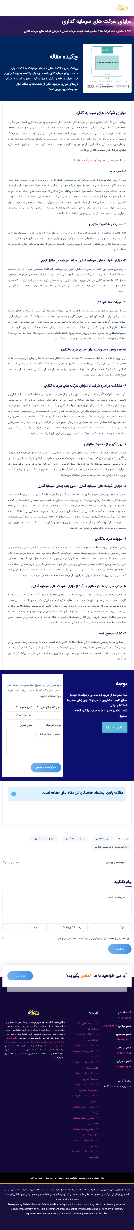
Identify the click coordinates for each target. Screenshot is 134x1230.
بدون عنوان (26, 725)
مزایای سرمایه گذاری (44, 839)
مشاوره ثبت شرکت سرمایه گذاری (79, 31)
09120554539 (124, 1039)
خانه (129, 31)
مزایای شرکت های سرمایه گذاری (111, 847)
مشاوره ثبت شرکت (83, 1045)
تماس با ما (117, 727)
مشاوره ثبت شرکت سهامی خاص (32, 1042)
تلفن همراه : (24, 707)
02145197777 (124, 1018)
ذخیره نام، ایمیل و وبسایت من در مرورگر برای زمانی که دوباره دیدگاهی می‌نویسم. (95, 938)
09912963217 (110, 1026)
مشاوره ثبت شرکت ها (112, 31)
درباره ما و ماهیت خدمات (67, 1199)
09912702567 (124, 1067)
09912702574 (124, 1053)
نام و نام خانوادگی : (49, 707)
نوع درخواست (53, 725)
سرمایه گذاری (102, 839)
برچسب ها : (123, 839)
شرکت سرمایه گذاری (75, 839)
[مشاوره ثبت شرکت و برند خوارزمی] (123, 8)
